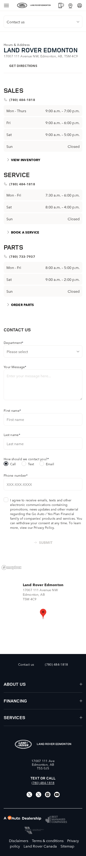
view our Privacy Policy (37, 527)
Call (13, 464)
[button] (43, 614)
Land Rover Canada (40, 845)
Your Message (15, 367)
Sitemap (67, 845)
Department (13, 342)
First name (12, 410)
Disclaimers (18, 840)
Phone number (16, 475)
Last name (12, 434)
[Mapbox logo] (11, 567)
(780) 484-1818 (43, 782)
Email (50, 464)
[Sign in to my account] (79, 5)
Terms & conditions (48, 840)
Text (31, 464)
